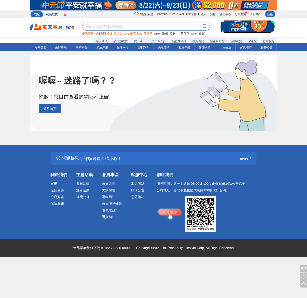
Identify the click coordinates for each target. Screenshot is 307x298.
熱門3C (143, 47)
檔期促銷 (198, 41)
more (244, 158)
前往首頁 (50, 108)
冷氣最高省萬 (133, 33)
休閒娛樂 (205, 47)
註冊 (213, 14)
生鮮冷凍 (61, 47)
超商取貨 (268, 41)
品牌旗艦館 (120, 41)
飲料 (173, 33)
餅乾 (157, 33)
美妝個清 (164, 47)
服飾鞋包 (266, 47)
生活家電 (122, 47)
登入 (203, 14)
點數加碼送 (179, 41)
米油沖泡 (102, 47)
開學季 (148, 33)
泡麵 (165, 33)
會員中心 (225, 14)
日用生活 (225, 47)
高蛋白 (118, 33)
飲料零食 (81, 47)
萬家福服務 (146, 14)
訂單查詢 (240, 14)
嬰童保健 (184, 47)
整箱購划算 (217, 41)
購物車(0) (255, 14)
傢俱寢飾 (246, 47)
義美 (194, 33)
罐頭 (202, 33)
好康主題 (40, 47)
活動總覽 (236, 41)
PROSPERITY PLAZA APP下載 (177, 14)
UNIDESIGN (104, 33)
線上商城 (102, 41)
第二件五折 (158, 41)
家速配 (252, 41)
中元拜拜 (88, 33)
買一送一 (140, 41)
